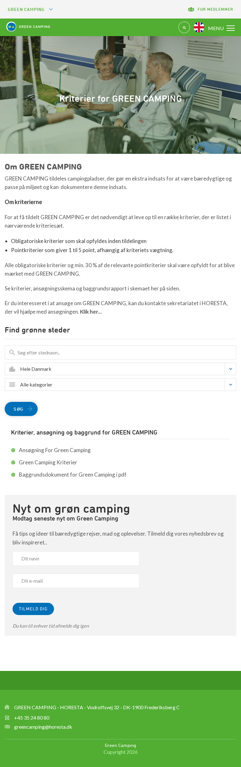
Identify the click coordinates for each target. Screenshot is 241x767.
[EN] (199, 27)
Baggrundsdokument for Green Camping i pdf (72, 474)
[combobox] (125, 369)
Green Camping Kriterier (48, 462)
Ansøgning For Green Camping (55, 450)
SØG (18, 409)
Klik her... (91, 311)
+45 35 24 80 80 (31, 718)
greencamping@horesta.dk (43, 727)
